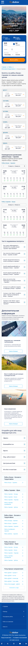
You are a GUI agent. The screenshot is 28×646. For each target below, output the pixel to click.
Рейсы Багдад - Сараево (11, 520)
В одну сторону (17, 38)
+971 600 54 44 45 (14, 640)
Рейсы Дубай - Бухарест (11, 572)
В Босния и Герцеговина (8, 69)
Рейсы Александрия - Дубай (12, 584)
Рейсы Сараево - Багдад (11, 494)
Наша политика (6, 637)
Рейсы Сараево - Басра (10, 497)
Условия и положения (20, 637)
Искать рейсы (14, 60)
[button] (14, 247)
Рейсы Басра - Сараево (10, 482)
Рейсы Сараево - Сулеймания (9, 503)
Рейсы (10, 67)
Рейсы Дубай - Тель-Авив (11, 581)
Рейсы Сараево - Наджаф (11, 499)
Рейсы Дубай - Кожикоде (11, 578)
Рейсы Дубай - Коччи (10, 575)
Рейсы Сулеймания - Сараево (9, 530)
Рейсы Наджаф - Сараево (11, 526)
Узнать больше (13, 351)
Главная (4, 67)
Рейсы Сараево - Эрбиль (11, 507)
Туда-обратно (7, 38)
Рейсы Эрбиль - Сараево (11, 534)
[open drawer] (2, 2)
